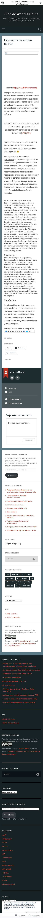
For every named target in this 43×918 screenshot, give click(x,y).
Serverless (10, 586)
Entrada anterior (15, 399)
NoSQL (28, 582)
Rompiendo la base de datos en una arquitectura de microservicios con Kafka (21, 491)
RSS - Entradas (12, 614)
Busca (39, 29)
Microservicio (10, 582)
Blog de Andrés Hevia (21, 14)
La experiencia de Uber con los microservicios (16, 497)
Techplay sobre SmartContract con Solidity (22, 527)
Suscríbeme (9, 815)
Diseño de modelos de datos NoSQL (20, 501)
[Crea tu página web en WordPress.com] (21, 2)
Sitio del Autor (17, 378)
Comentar (29, 440)
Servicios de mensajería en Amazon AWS (21, 530)
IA (17, 578)
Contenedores (12, 512)
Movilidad (20, 582)
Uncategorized (26, 586)
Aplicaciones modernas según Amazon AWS (20, 695)
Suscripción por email (13, 804)
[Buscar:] (21, 559)
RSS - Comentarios (13, 617)
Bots (23, 574)
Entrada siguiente (15, 403)
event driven (10, 578)
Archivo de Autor (12, 378)
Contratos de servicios (15, 505)
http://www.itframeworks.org (25, 88)
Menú (3, 29)
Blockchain (15, 574)
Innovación (25, 578)
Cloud (29, 574)
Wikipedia (26, 133)
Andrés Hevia (25, 641)
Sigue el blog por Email (16, 454)
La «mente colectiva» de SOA (18, 42)
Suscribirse (12, 475)
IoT (32, 578)
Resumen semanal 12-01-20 (17, 508)
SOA (10, 392)
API (8, 574)
